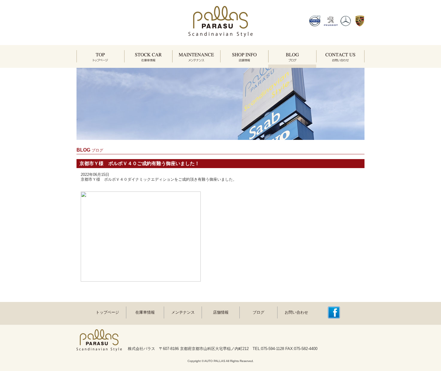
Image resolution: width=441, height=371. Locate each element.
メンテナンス (183, 312)
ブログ (258, 312)
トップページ (107, 312)
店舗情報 (221, 312)
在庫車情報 (145, 312)
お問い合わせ (296, 312)
